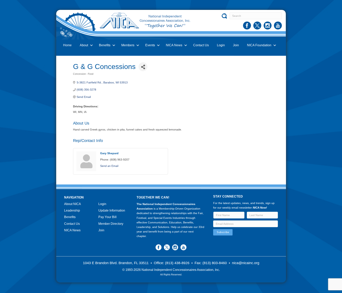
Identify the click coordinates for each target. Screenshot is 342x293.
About (84, 45)
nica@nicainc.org (245, 263)
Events (150, 45)
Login (221, 45)
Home (67, 45)
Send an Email (109, 165)
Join (236, 45)
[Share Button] (143, 66)
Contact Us (201, 45)
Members (127, 45)
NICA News (174, 45)
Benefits (104, 45)
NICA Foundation (259, 45)
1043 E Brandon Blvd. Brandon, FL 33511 (116, 263)
